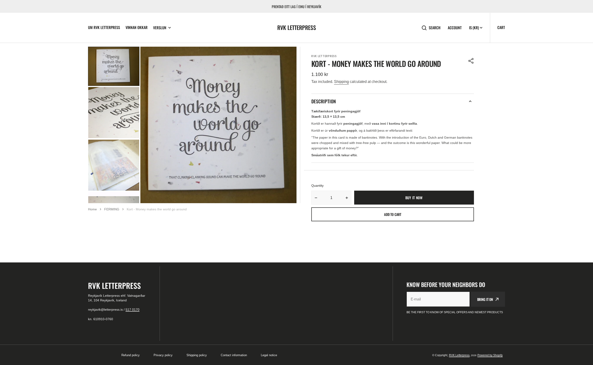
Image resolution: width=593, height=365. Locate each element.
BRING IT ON (485, 299)
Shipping (341, 82)
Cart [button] (501, 27)
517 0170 (132, 309)
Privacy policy (163, 355)
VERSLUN (159, 27)
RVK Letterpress (459, 355)
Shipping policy (196, 355)
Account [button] (455, 27)
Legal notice (269, 355)
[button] (471, 61)
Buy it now (414, 197)
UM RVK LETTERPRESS (104, 27)
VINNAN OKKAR (137, 27)
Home (92, 209)
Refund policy (130, 355)
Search (434, 27)
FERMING (111, 209)
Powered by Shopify (490, 355)
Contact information (234, 355)
